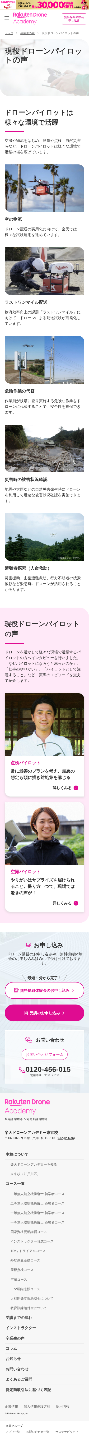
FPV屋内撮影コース (25, 1289)
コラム (11, 1348)
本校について (17, 1154)
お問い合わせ (17, 1369)
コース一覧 (15, 1184)
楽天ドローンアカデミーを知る (33, 1164)
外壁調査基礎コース (25, 1260)
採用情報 (62, 1406)
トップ (9, 33)
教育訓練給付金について (28, 1308)
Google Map (66, 1138)
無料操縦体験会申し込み (74, 18)
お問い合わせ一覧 (37, 1431)
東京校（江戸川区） (25, 1174)
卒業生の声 (27, 33)
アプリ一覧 (13, 1431)
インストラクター (21, 1328)
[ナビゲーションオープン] (6, 18)
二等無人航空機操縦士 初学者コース (37, 1194)
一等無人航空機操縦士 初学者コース (37, 1213)
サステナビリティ (67, 1431)
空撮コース (18, 1279)
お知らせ (13, 1359)
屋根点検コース (22, 1270)
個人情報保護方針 (37, 1406)
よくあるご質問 (19, 1379)
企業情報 (11, 1406)
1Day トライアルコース (28, 1251)
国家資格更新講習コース (28, 1232)
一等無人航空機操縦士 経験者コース (37, 1222)
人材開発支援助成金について (32, 1298)
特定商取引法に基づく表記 (28, 1390)
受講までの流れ (19, 1318)
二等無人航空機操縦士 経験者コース (37, 1203)
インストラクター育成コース (32, 1241)
